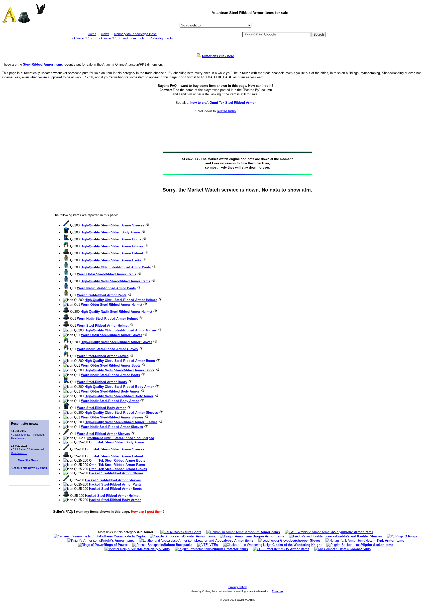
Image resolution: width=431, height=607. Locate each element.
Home (92, 34)
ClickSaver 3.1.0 (107, 38)
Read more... (19, 438)
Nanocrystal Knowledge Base (135, 34)
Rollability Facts (161, 38)
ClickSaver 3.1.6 (23, 449)
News (105, 34)
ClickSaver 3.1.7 (81, 38)
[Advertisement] (29, 191)
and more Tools (133, 38)
